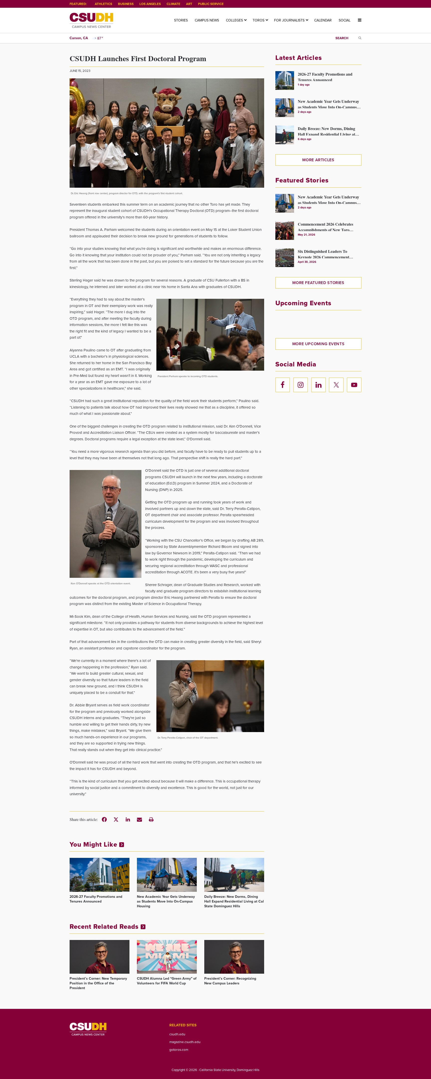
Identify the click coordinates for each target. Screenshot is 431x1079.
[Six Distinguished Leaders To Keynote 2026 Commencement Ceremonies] (284, 257)
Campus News (207, 20)
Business (126, 3)
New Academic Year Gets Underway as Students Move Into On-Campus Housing (166, 901)
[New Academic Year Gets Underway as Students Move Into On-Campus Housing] (167, 875)
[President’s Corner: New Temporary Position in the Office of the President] (99, 957)
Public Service (211, 3)
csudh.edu (177, 1034)
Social (344, 20)
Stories (181, 20)
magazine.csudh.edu (185, 1041)
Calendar (323, 20)
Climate (173, 3)
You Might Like (94, 844)
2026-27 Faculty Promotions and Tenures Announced (96, 899)
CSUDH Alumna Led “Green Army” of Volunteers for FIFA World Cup (167, 981)
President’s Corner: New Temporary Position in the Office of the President (98, 983)
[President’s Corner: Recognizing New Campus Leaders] (234, 957)
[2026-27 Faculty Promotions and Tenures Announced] (99, 875)
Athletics (103, 3)
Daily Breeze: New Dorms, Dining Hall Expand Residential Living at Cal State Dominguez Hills (234, 901)
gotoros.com (178, 1049)
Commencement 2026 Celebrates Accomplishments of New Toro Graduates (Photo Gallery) (325, 226)
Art (189, 3)
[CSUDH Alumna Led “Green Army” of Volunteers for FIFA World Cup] (167, 957)
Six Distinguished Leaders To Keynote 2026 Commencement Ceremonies (323, 253)
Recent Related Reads (105, 926)
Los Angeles (150, 3)
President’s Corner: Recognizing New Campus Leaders (230, 981)
